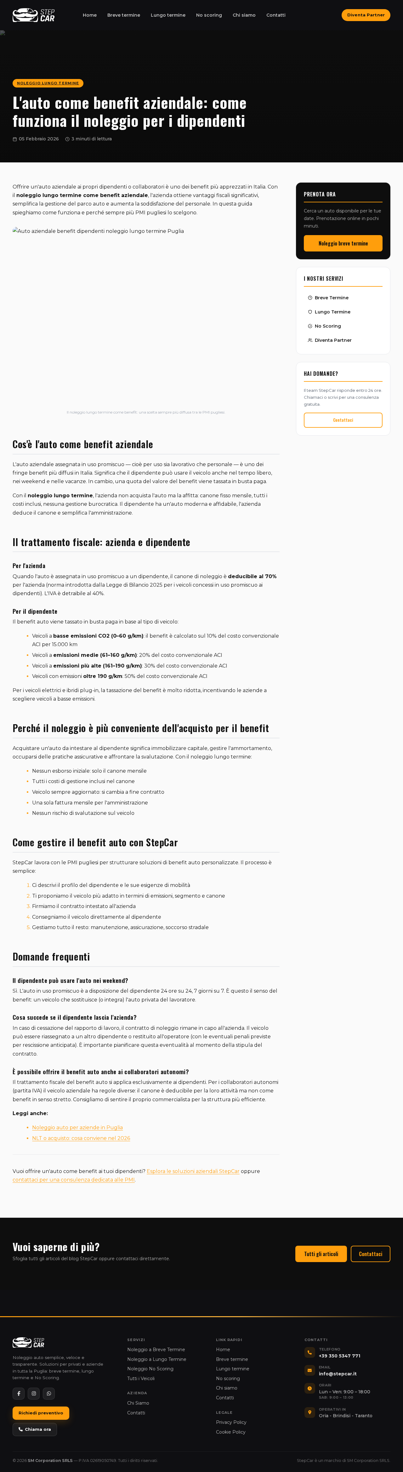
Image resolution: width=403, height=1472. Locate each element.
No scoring (209, 15)
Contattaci (343, 420)
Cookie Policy (231, 1432)
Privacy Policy (231, 1422)
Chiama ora (38, 1429)
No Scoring (328, 326)
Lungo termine (168, 15)
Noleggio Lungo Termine (48, 83)
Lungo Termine (332, 311)
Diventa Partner (366, 14)
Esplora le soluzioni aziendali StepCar (193, 1171)
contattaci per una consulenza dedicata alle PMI (74, 1180)
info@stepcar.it (338, 1374)
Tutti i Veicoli (141, 1378)
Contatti (276, 15)
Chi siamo (244, 15)
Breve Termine (332, 297)
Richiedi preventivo (41, 1412)
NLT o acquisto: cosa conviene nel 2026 (81, 1138)
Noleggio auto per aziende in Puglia (77, 1128)
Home (90, 15)
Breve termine (123, 15)
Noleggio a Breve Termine (156, 1349)
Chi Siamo (138, 1403)
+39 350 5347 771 (339, 1356)
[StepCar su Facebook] (19, 1394)
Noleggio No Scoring (150, 1369)
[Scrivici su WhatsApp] (49, 1394)
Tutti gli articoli (321, 1254)
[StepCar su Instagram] (34, 1394)
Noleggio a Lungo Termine (156, 1359)
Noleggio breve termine (343, 243)
